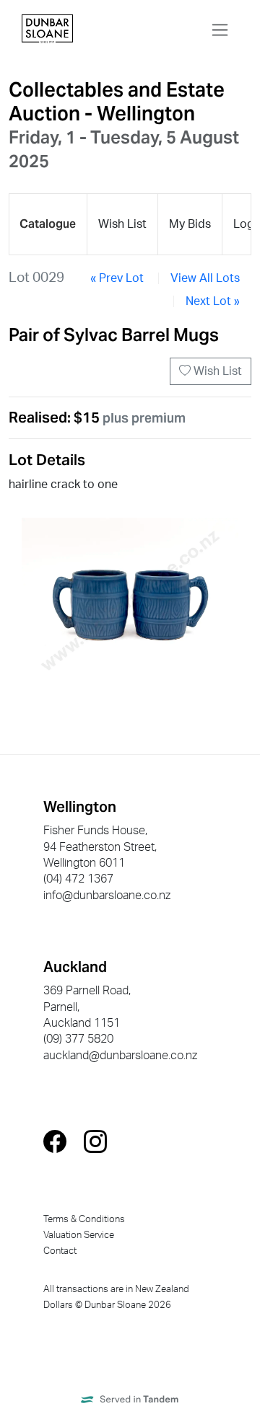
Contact (60, 1251)
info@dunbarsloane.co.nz (106, 895)
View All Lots (205, 278)
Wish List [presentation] (122, 224)
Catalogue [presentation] (48, 223)
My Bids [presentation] (190, 224)
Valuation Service (78, 1235)
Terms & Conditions (84, 1219)
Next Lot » (213, 301)
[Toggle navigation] (220, 30)
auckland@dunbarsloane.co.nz (120, 1055)
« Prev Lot (117, 278)
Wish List (216, 371)
